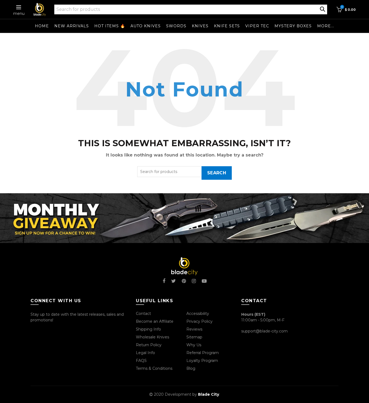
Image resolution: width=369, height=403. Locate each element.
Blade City (208, 394)
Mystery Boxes (293, 26)
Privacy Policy (199, 321)
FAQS (141, 360)
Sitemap (194, 337)
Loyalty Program (202, 360)
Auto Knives (145, 26)
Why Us (193, 344)
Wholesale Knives (152, 337)
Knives (200, 26)
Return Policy (149, 344)
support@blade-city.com (264, 331)
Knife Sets (227, 26)
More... (325, 26)
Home (42, 26)
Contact (143, 313)
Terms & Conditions (154, 368)
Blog (190, 368)
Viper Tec (257, 26)
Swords (176, 26)
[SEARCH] (322, 8)
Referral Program (202, 352)
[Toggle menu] (19, 7)
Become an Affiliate (154, 321)
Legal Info (145, 352)
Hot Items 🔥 (109, 26)
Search (216, 172)
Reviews (194, 329)
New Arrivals (71, 26)
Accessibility (197, 313)
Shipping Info (148, 329)
